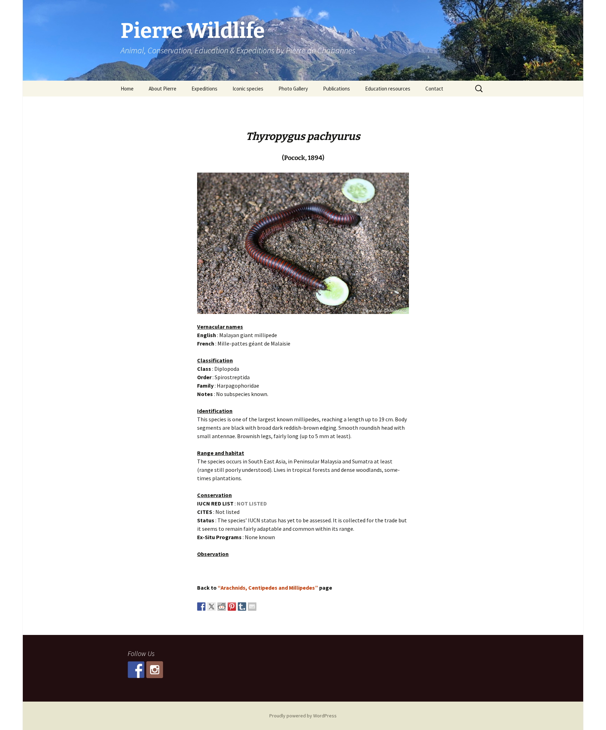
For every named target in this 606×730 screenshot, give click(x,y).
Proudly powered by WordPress (303, 715)
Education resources (387, 88)
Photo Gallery (293, 88)
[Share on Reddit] (221, 606)
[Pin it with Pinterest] (232, 606)
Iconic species (248, 88)
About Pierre (162, 88)
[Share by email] (252, 606)
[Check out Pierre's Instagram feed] (154, 669)
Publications (336, 88)
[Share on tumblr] (242, 606)
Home (127, 88)
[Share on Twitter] (211, 606)
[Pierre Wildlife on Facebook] (136, 669)
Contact (434, 88)
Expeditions (204, 88)
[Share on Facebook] (201, 606)
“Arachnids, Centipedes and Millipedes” (268, 587)
